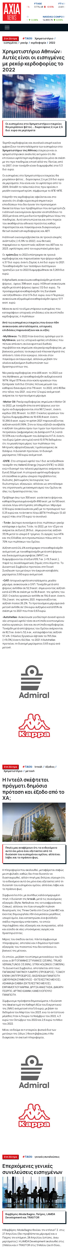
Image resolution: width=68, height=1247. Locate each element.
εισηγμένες (10, 42)
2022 (52, 42)
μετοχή (29, 771)
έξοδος (50, 766)
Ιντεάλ (38, 766)
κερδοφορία (38, 42)
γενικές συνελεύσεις (47, 1156)
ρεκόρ (24, 42)
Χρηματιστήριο (44, 38)
